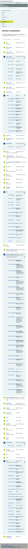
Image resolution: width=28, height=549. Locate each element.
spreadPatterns (13, 237)
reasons (11, 75)
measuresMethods (13, 212)
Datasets (3, 12)
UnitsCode (12, 374)
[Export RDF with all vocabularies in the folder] (24, 58)
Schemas (3, 19)
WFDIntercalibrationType (13, 516)
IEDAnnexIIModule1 (11, 249)
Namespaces (4, 26)
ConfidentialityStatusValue (13, 481)
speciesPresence (13, 234)
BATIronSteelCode (13, 303)
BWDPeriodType (13, 468)
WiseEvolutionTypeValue (13, 529)
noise (7, 437)
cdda (7, 95)
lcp (7, 428)
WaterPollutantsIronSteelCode (13, 389)
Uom (11, 505)
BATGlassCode (13, 293)
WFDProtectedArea (13, 519)
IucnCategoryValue (13, 117)
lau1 (7, 417)
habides (8, 187)
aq (6, 42)
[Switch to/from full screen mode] (20, 3)
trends (11, 78)
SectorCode (12, 368)
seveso (8, 449)
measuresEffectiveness (13, 208)
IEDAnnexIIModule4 (11, 397)
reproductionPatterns (13, 226)
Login (18, 2)
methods (11, 71)
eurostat (8, 166)
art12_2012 (9, 47)
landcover (8, 412)
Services (3, 23)
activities (11, 61)
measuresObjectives (13, 215)
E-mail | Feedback (5, 544)
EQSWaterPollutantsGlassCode (13, 340)
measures (12, 204)
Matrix (11, 491)
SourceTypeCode (13, 371)
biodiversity (9, 92)
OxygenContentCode (13, 355)
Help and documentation (6, 10)
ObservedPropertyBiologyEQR (13, 499)
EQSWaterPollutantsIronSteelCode (13, 345)
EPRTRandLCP (10, 156)
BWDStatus (12, 475)
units (11, 240)
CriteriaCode (12, 316)
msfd (7, 433)
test (7, 454)
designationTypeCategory (13, 108)
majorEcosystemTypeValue (13, 119)
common (8, 135)
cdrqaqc (11, 198)
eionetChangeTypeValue (13, 114)
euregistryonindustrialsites (11, 162)
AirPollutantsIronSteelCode (13, 270)
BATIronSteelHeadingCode (13, 307)
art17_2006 (9, 56)
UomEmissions (13, 507)
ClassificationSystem (13, 478)
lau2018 (8, 424)
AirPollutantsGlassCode (13, 264)
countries (12, 68)
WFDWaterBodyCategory (13, 526)
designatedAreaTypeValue (13, 104)
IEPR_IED (8, 403)
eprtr (7, 151)
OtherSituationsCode (13, 350)
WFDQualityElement (13, 522)
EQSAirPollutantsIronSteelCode (13, 331)
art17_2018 (9, 87)
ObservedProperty (13, 496)
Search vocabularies (7, 39)
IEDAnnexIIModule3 (11, 254)
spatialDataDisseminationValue (13, 126)
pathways (12, 219)
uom (7, 457)
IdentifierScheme (13, 489)
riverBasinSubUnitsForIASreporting (13, 230)
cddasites (12, 101)
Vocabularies (4, 21)
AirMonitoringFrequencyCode (13, 260)
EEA (7, 1)
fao (7, 170)
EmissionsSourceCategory (13, 486)
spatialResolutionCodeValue (13, 130)
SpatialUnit (12, 502)
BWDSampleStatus (13, 471)
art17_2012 (9, 82)
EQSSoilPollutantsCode (13, 336)
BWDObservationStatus (13, 465)
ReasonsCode (12, 363)
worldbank (8, 536)
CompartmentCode (13, 312)
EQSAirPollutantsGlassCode (13, 325)
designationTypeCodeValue (13, 111)
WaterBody (12, 514)
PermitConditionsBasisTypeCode (13, 359)
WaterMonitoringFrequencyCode (13, 379)
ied (7, 245)
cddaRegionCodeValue (13, 98)
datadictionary (9, 138)
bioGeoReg (12, 195)
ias (7, 191)
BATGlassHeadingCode (13, 297)
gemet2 (8, 179)
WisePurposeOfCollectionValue (13, 531)
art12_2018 (9, 52)
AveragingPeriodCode (13, 277)
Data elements (4, 17)
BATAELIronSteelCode (13, 286)
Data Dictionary (11, 8)
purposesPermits (13, 223)
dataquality (9, 143)
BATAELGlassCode (13, 280)
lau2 (7, 420)
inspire (8, 408)
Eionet (7, 8)
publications (9, 442)
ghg (7, 182)
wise (7, 461)
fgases (8, 174)
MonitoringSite (13, 494)
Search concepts (16, 39)
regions (11, 123)
